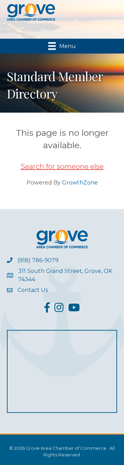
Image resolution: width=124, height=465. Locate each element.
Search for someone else (62, 166)
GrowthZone (80, 182)
